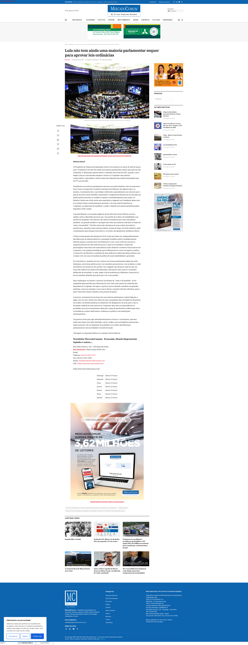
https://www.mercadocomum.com (90, 363)
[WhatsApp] (58, 153)
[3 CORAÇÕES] (168, 86)
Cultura (156, 20)
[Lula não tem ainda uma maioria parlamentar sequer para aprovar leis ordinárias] (107, 90)
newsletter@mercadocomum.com (91, 361)
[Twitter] (58, 135)
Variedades (168, 20)
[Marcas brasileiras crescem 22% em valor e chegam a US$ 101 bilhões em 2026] (157, 125)
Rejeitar (25, 636)
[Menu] (66, 20)
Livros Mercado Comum (7, 1)
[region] (25, 629)
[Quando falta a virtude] (78, 529)
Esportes (145, 20)
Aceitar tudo (37, 636)
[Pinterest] (58, 144)
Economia (90, 20)
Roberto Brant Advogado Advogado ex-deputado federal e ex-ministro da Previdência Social (95, 511)
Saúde (136, 20)
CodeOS (102, 639)
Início (66, 44)
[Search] (179, 20)
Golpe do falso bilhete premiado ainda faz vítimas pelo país (171, 114)
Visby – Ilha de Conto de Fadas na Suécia (172, 136)
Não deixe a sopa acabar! (171, 174)
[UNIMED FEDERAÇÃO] (124, 32)
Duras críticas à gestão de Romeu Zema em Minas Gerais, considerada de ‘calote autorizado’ (107, 571)
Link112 (2, 643)
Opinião (111, 20)
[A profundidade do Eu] (157, 147)
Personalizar (13, 636)
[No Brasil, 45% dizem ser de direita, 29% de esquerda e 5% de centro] (107, 529)
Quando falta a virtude (73, 539)
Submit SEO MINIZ (44, 643)
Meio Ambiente (124, 20)
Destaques (77, 20)
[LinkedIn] (58, 140)
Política (101, 20)
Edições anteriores (164, 2)
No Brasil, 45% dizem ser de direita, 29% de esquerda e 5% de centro (107, 540)
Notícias (71, 44)
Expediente (152, 2)
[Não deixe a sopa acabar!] (157, 176)
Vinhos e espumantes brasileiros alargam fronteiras (172, 185)
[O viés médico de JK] (157, 166)
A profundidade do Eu (170, 145)
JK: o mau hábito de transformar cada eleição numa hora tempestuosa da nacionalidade (134, 571)
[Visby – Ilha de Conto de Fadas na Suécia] (157, 137)
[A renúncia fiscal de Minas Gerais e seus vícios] (78, 558)
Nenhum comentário (92, 59)
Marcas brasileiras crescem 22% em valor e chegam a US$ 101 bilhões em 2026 (95, 2)
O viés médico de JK (169, 164)
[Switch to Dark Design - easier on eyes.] (182, 20)
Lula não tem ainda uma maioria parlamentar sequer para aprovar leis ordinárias (91, 508)
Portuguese (172, 11)
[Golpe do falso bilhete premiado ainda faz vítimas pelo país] (157, 114)
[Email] (58, 149)
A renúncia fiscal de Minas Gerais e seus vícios (77, 570)
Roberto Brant (123, 508)
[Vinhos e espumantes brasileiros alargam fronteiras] (157, 186)
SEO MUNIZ (9, 643)
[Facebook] (58, 131)
